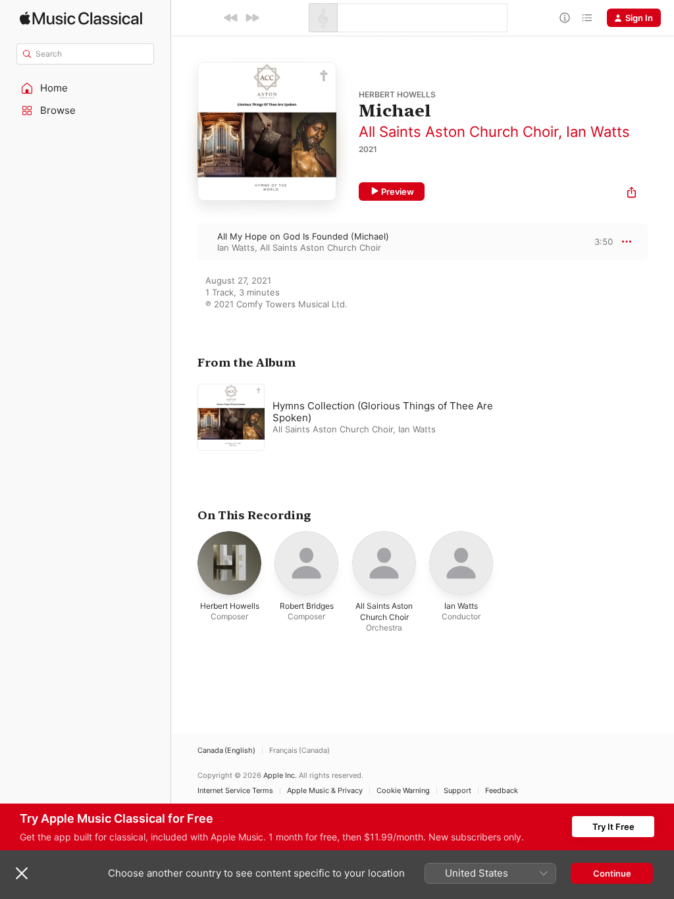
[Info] (564, 18)
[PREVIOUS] (231, 17)
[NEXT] (252, 17)
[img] (81, 18)
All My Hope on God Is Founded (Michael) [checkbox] (303, 236)
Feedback (501, 790)
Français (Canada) (299, 750)
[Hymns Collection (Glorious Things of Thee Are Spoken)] (362, 417)
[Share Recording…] (631, 194)
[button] (85, 88)
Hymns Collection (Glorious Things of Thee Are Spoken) (382, 411)
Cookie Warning (403, 790)
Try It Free (613, 826)
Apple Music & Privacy (325, 790)
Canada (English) (226, 750)
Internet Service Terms (235, 790)
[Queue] (587, 18)
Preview (397, 191)
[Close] (22, 873)
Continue (612, 873)
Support (457, 790)
